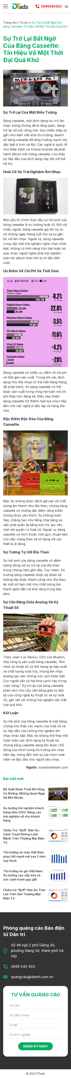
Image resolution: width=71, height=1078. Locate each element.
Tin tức (24, 22)
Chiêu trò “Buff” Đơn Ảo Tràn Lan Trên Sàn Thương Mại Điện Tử (24, 894)
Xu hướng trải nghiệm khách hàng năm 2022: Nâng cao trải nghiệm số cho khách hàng (23, 814)
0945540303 (51, 6)
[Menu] (5, 6)
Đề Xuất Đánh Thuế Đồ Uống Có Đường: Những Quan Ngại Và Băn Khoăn (24, 793)
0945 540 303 (23, 966)
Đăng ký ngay (35, 1046)
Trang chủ (9, 22)
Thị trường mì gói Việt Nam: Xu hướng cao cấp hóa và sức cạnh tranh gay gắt (23, 875)
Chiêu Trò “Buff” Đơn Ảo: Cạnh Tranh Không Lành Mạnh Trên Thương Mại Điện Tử (23, 836)
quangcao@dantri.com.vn (32, 977)
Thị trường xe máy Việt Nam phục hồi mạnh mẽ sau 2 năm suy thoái (24, 856)
